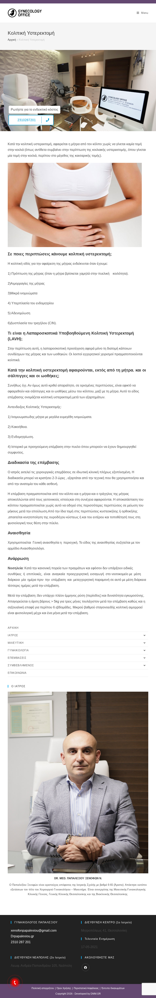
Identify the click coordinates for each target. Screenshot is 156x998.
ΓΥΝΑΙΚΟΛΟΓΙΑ (18, 650)
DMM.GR (96, 993)
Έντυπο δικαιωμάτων (113, 988)
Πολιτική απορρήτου (42, 988)
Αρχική (12, 39)
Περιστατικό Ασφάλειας (86, 988)
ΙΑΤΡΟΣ (13, 635)
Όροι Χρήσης (64, 988)
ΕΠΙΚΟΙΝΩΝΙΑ (17, 672)
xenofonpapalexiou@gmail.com (33, 930)
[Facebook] (85, 967)
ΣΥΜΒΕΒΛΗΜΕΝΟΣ (21, 665)
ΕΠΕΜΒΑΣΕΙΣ (17, 657)
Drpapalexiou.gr (22, 936)
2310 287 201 (21, 942)
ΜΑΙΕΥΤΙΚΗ (15, 642)
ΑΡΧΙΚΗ (13, 627)
